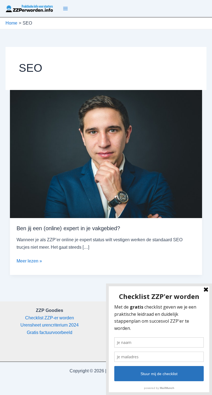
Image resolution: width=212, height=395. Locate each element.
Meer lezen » (29, 261)
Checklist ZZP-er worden (49, 318)
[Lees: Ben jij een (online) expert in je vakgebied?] (106, 154)
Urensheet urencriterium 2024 (49, 325)
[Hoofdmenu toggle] (65, 8)
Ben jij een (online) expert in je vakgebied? (68, 228)
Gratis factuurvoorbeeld (49, 332)
